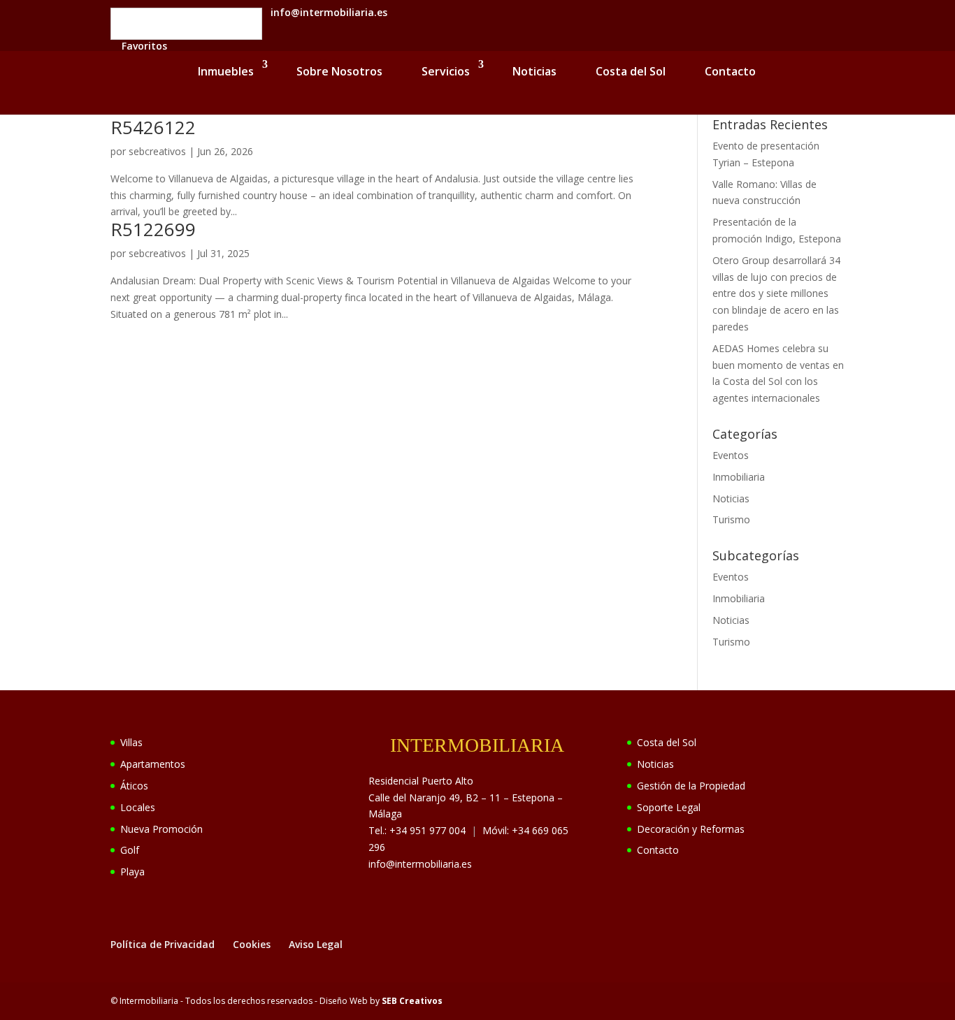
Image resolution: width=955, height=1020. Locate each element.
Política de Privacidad (162, 944)
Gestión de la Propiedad (691, 785)
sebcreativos (157, 151)
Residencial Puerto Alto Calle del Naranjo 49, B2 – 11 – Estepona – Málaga (465, 797)
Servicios (446, 71)
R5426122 (153, 127)
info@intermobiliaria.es (420, 863)
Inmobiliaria (738, 476)
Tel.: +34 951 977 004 (417, 830)
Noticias (534, 71)
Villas (131, 742)
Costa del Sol (631, 71)
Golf (129, 850)
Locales (137, 807)
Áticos (134, 785)
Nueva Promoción (161, 829)
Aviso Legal (316, 944)
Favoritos (144, 45)
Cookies (252, 944)
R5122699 (153, 229)
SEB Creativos (412, 1001)
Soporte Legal (669, 807)
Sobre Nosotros (339, 71)
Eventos (730, 455)
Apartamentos (152, 764)
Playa (132, 871)
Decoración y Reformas (691, 829)
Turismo (731, 519)
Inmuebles (226, 71)
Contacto (730, 71)
